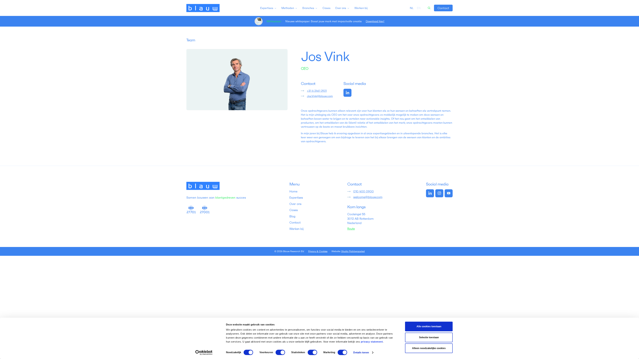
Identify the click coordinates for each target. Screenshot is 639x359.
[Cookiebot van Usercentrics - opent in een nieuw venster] (203, 352)
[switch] (280, 352)
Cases (293, 210)
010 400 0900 (363, 191)
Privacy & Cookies (317, 251)
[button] (268, 8)
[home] (203, 8)
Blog (292, 216)
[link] (443, 8)
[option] (418, 8)
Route (351, 229)
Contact (443, 8)
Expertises (296, 197)
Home (293, 191)
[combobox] (411, 8)
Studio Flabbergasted (353, 251)
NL (412, 8)
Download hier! (375, 21)
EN (419, 8)
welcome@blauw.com (367, 197)
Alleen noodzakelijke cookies (429, 348)
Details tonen (361, 352)
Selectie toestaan (429, 337)
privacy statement (372, 341)
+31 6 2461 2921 (317, 90)
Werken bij (296, 229)
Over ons (295, 204)
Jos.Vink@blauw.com (320, 96)
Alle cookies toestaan (429, 326)
